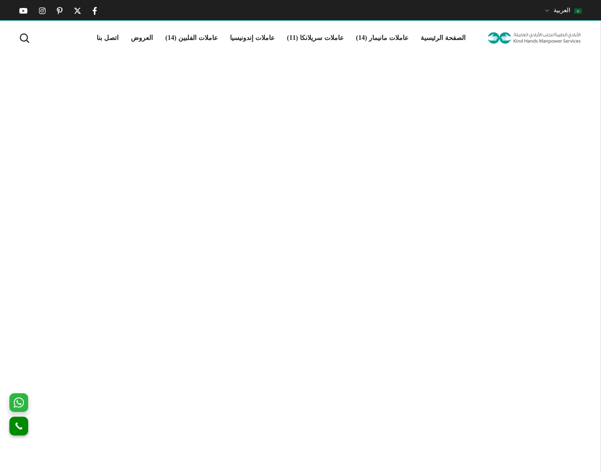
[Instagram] (42, 11)
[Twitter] (77, 11)
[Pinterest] (59, 11)
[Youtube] (23, 11)
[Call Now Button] (18, 426)
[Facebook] (94, 11)
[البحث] (24, 38)
